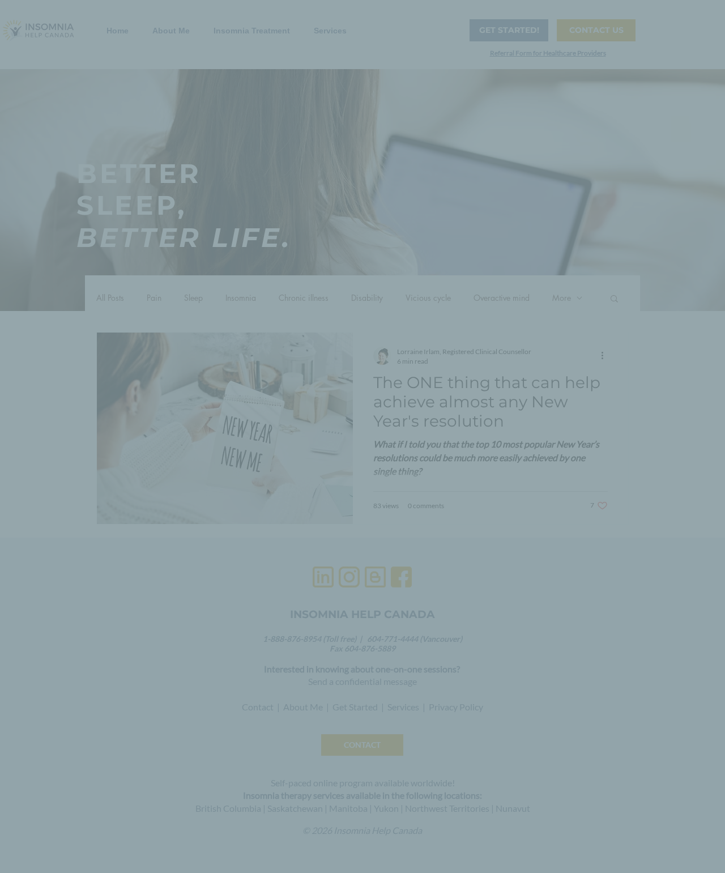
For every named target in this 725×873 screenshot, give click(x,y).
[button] (512, 40)
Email (246, 203)
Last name (251, 296)
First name (255, 250)
